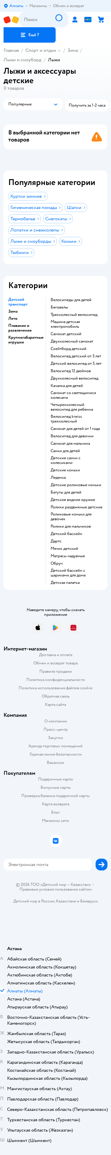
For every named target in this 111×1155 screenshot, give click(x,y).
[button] (30, 35)
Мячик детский (64, 548)
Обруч (57, 563)
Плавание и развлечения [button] (20, 328)
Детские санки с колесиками (66, 460)
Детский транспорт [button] (18, 302)
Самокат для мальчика (70, 443)
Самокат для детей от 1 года (75, 428)
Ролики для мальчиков (71, 526)
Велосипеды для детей (71, 300)
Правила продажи (55, 671)
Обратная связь (56, 696)
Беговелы (59, 307)
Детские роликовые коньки (76, 485)
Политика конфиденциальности (55, 679)
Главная (11, 50)
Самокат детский (66, 334)
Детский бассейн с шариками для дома (68, 573)
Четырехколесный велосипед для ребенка (72, 407)
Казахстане (66, 901)
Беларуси (89, 901)
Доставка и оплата (55, 654)
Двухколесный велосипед (74, 378)
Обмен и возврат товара (55, 663)
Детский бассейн (66, 533)
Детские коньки (65, 470)
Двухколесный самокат (72, 341)
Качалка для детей (67, 385)
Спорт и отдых (40, 50)
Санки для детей (65, 451)
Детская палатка (65, 582)
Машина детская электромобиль (65, 324)
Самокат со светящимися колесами (73, 395)
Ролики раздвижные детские (76, 507)
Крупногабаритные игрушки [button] (26, 340)
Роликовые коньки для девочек (71, 516)
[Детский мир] (11, 19)
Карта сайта (55, 704)
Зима (72, 50)
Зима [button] (12, 311)
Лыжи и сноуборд (22, 60)
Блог (55, 812)
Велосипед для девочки (72, 436)
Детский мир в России (33, 901)
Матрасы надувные (68, 556)
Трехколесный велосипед (74, 314)
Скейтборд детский (68, 348)
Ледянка (58, 477)
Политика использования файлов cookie (55, 687)
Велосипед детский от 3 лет (76, 356)
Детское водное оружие (73, 499)
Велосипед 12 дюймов (71, 371)
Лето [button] (12, 318)
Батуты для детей (66, 492)
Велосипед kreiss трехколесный (66, 419)
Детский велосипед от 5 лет (76, 363)
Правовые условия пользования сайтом (56, 889)
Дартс (56, 541)
